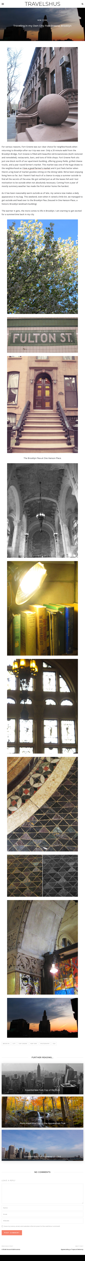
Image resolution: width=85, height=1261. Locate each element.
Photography (44, 1043)
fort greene (23, 1043)
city (14, 1043)
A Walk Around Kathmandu (11, 1249)
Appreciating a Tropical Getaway (72, 1249)
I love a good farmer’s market (36, 168)
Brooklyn (6, 1043)
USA (54, 1043)
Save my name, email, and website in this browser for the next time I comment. (32, 1226)
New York (42, 20)
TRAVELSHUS (42, 4)
